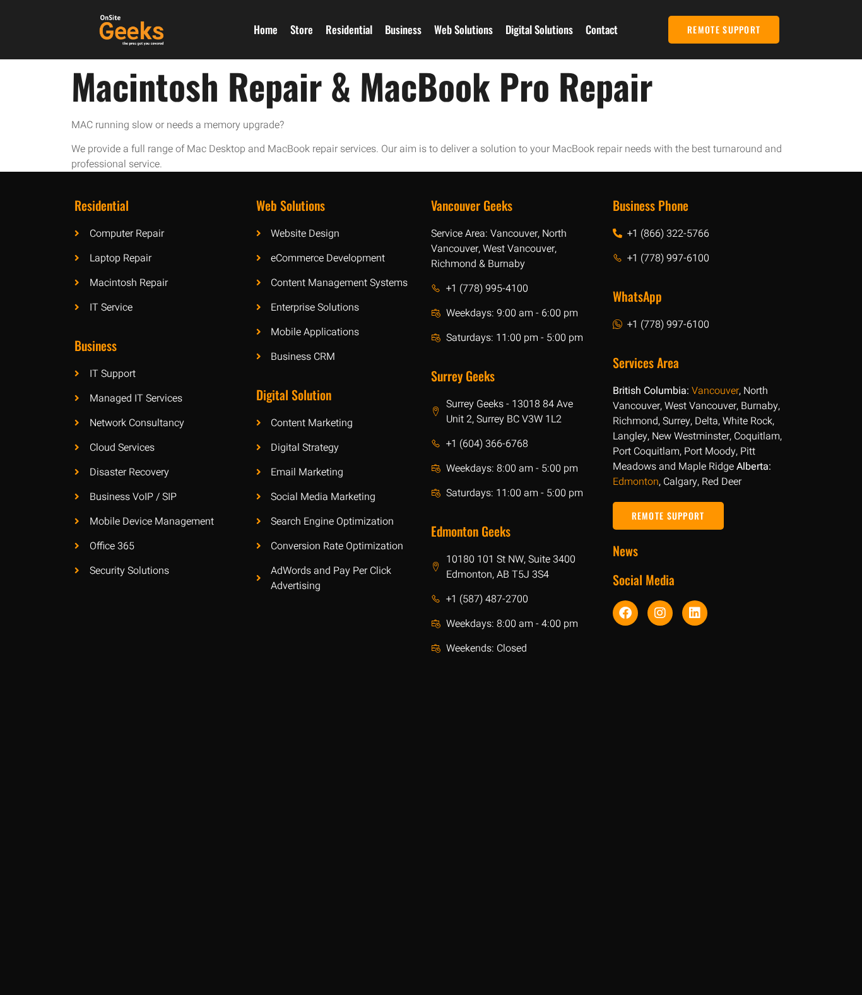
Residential (349, 29)
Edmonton (636, 481)
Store (301, 29)
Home (266, 29)
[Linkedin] (694, 613)
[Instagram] (660, 613)
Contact (602, 29)
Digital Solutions (539, 29)
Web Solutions (463, 29)
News (625, 550)
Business (403, 29)
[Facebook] (625, 613)
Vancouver (715, 390)
